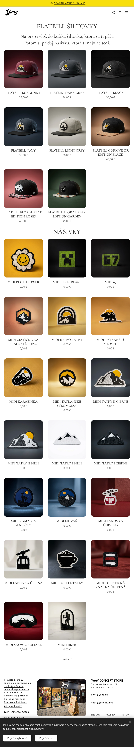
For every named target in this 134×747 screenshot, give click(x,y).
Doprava (9, 702)
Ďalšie (66, 659)
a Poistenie (20, 702)
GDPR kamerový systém (17, 711)
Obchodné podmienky (16, 689)
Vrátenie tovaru (13, 692)
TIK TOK (124, 714)
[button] (113, 12)
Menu (126, 12)
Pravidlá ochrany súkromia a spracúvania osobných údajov (17, 683)
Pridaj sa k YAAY (13, 706)
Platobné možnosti (14, 698)
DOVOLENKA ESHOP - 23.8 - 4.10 (69, 3)
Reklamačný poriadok (16, 695)
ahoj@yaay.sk (99, 694)
